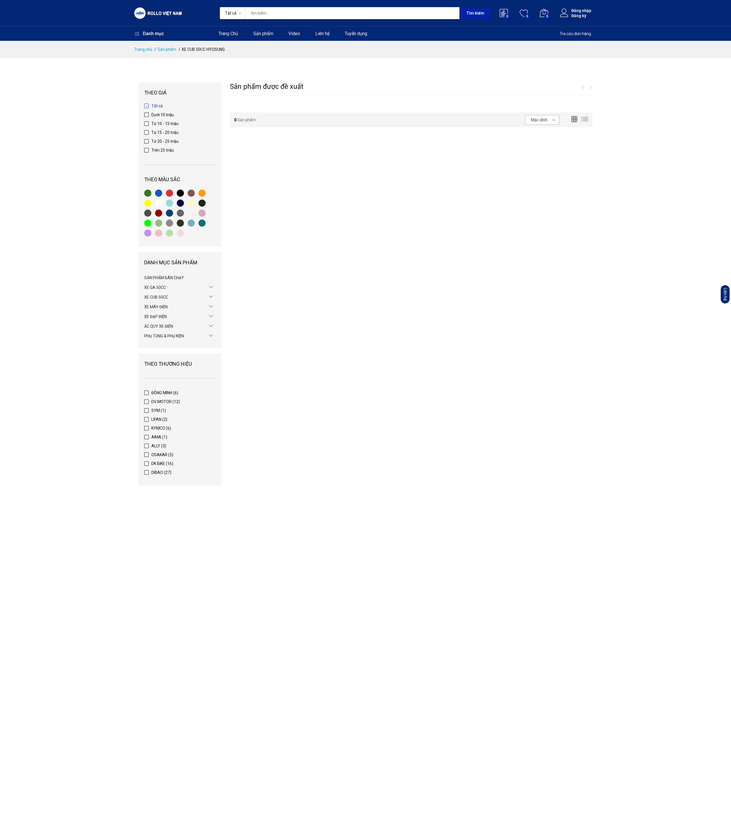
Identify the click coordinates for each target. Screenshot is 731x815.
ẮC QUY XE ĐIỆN (158, 326)
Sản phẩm (263, 33)
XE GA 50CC (155, 287)
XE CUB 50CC (156, 297)
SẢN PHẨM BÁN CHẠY (164, 277)
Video (294, 33)
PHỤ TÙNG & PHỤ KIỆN (164, 336)
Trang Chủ (228, 33)
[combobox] (542, 120)
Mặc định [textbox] (539, 120)
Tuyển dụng (356, 33)
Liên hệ (322, 33)
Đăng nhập (581, 10)
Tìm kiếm (475, 13)
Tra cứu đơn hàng (575, 33)
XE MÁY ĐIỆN (156, 307)
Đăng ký (578, 15)
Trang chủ (143, 49)
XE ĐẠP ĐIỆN (155, 316)
